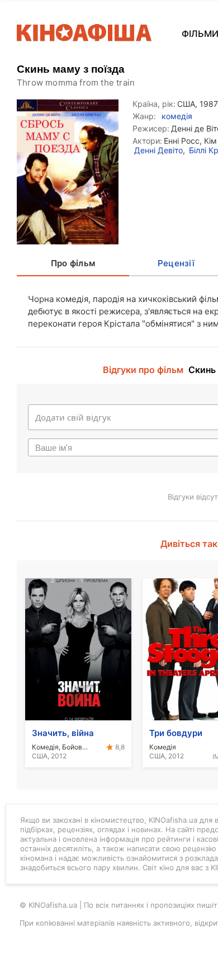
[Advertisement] (109, 197)
